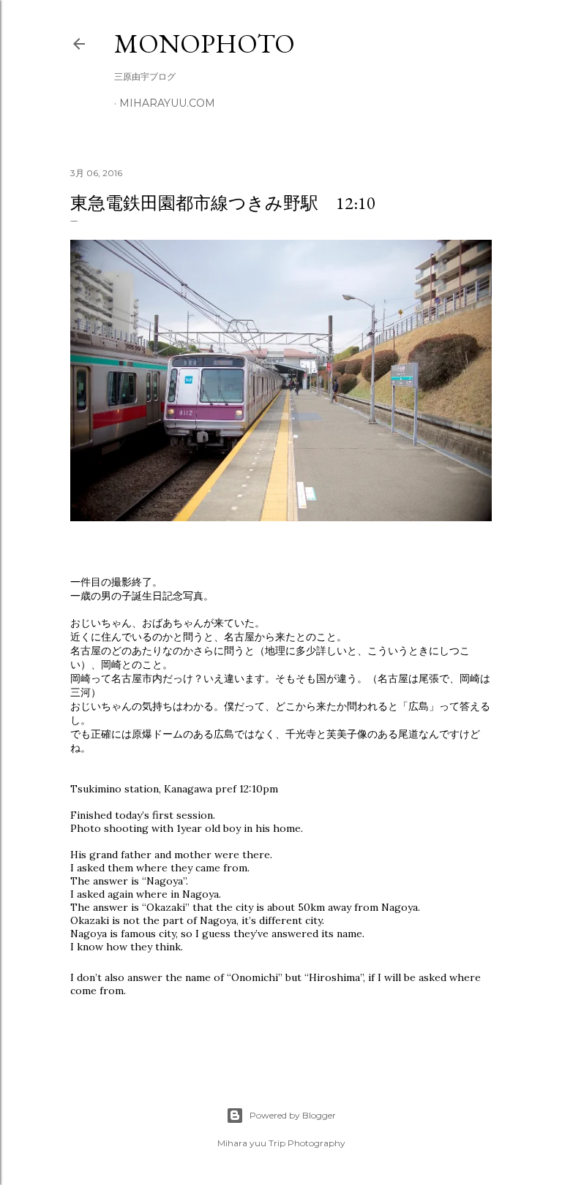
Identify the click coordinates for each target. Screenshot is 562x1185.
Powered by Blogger (293, 1115)
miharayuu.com (167, 103)
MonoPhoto (204, 43)
